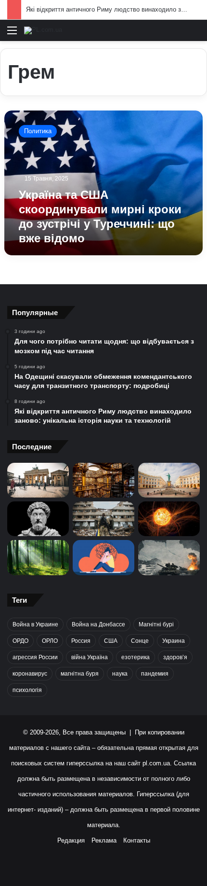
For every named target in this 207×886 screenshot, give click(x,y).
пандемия (154, 673)
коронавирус (30, 673)
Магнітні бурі (156, 624)
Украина (173, 640)
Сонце (140, 640)
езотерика (135, 657)
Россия (81, 640)
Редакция (71, 840)
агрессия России (35, 657)
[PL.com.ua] (43, 30)
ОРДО (20, 640)
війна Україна (89, 657)
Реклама (103, 840)
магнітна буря (80, 673)
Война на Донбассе (98, 624)
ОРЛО (50, 640)
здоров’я (175, 657)
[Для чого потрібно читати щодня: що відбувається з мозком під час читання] (103, 480)
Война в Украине (35, 624)
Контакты (136, 840)
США (110, 640)
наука (120, 673)
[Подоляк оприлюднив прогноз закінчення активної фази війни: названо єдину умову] (103, 518)
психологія (27, 690)
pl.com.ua (156, 763)
